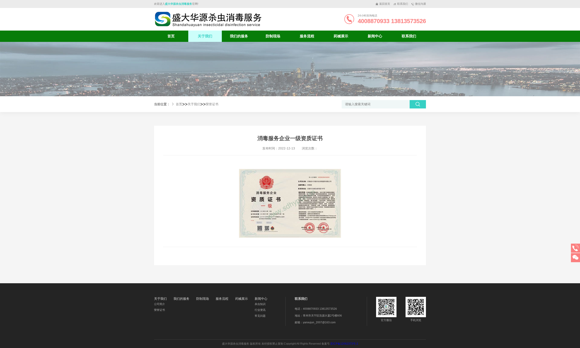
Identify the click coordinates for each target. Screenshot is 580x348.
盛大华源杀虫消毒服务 (178, 3)
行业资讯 (260, 310)
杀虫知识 (260, 304)
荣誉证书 (212, 104)
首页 (171, 36)
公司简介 (159, 304)
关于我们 (194, 104)
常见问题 (260, 315)
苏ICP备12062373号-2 (344, 343)
